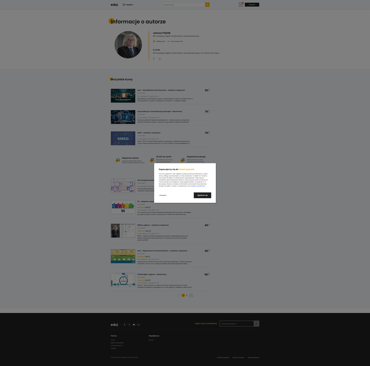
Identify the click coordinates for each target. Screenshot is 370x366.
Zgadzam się (202, 195)
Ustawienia (162, 195)
